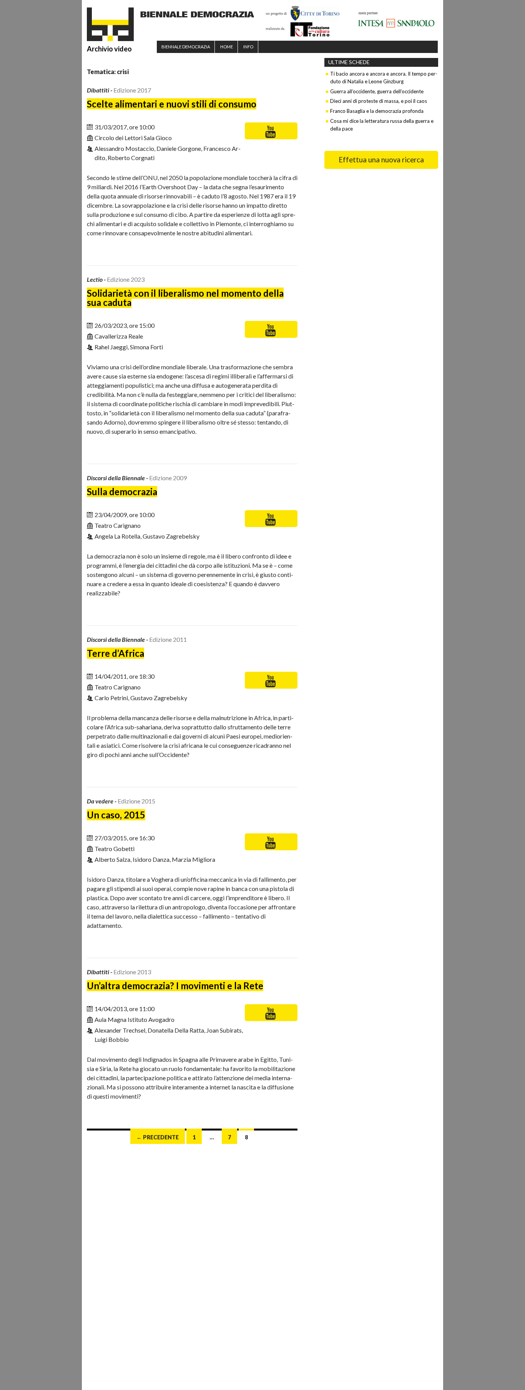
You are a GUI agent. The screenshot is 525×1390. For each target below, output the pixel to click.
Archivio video (109, 49)
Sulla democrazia (122, 491)
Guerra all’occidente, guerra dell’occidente (377, 91)
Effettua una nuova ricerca (381, 159)
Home (226, 46)
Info (248, 46)
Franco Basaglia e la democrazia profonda (377, 111)
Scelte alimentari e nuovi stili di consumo (171, 103)
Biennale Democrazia (185, 46)
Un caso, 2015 (116, 814)
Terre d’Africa (115, 653)
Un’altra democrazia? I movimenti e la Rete (175, 985)
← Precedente (157, 1137)
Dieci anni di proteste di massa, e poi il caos (378, 101)
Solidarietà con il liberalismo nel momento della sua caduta (185, 298)
